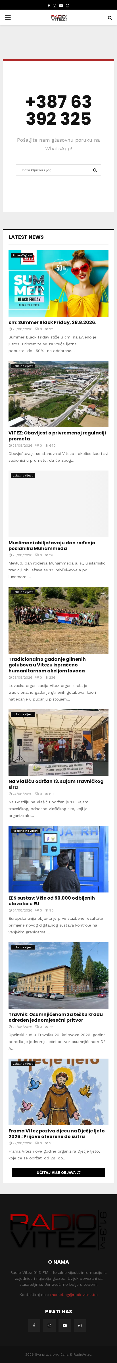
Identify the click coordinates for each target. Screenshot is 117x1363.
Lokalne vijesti (23, 365)
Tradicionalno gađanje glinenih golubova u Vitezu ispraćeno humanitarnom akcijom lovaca (47, 665)
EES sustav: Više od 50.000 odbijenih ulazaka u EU (52, 901)
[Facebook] (34, 1325)
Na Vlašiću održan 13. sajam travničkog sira (56, 784)
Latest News (26, 237)
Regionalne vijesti (25, 830)
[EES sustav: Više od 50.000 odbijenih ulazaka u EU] (58, 859)
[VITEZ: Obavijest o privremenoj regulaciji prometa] (58, 394)
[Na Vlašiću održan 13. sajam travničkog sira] (58, 742)
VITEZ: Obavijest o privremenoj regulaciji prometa (57, 436)
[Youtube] (64, 1325)
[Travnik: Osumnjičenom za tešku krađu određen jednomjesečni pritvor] (58, 975)
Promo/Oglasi (22, 255)
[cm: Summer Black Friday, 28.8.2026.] (58, 283)
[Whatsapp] (80, 1325)
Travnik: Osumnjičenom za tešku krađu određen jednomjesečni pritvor (56, 1017)
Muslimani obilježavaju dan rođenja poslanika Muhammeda (52, 546)
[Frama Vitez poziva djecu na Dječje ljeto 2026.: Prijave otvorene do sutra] (58, 1092)
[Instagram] (49, 1325)
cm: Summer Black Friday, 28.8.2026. (52, 322)
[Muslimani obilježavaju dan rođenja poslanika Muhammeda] (58, 504)
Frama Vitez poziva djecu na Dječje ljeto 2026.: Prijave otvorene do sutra (57, 1134)
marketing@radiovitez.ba (74, 1294)
